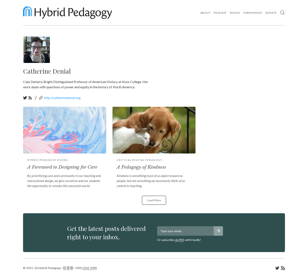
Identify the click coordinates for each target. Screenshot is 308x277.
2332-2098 (89, 268)
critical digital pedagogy (139, 159)
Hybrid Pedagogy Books (47, 159)
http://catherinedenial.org (62, 98)
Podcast (220, 12)
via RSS (179, 240)
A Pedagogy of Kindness (141, 167)
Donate (271, 12)
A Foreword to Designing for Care (62, 167)
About (206, 12)
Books (235, 12)
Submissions (252, 12)
